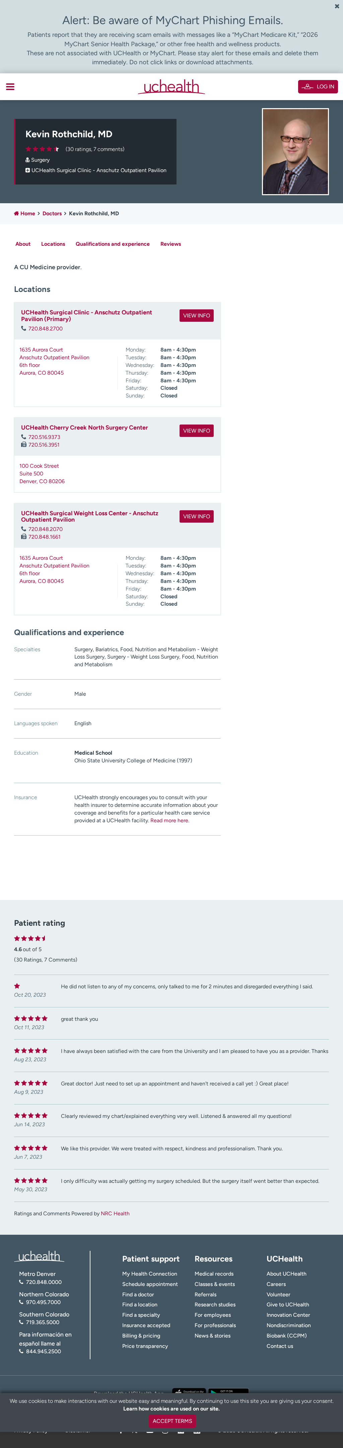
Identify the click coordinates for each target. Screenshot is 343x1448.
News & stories (212, 1335)
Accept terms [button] (172, 1421)
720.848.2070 (45, 529)
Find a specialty (141, 1315)
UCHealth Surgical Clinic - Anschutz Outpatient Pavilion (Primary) (86, 316)
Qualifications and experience (113, 244)
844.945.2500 (43, 1351)
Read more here (169, 820)
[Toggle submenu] (10, 86)
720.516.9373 (44, 437)
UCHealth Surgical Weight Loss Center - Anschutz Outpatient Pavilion (89, 517)
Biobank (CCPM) (287, 1335)
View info (196, 315)
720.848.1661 (44, 537)
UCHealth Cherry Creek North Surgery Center (84, 427)
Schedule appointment (150, 1284)
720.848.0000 (44, 1282)
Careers (276, 1284)
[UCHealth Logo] (39, 1256)
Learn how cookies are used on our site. (171, 1408)
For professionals (215, 1325)
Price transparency (145, 1346)
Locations (53, 244)
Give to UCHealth (288, 1304)
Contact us (280, 1346)
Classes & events (215, 1284)
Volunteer (278, 1294)
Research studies (215, 1304)
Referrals (205, 1294)
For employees (213, 1315)
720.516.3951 (44, 445)
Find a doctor (138, 1294)
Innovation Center (288, 1315)
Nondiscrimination (289, 1325)
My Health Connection (149, 1274)
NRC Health (115, 1213)
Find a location (139, 1304)
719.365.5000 (42, 1322)
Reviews (170, 244)
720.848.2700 (45, 328)
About (22, 244)
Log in (325, 86)
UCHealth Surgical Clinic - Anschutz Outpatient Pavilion (98, 170)
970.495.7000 (43, 1302)
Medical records (214, 1274)
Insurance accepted (146, 1325)
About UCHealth (286, 1274)
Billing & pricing (141, 1335)
